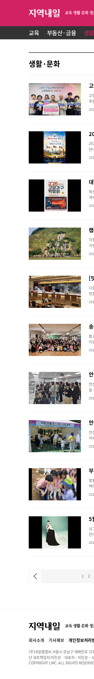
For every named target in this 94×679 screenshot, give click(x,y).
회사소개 (36, 640)
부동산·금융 (61, 32)
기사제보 (56, 640)
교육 (34, 32)
